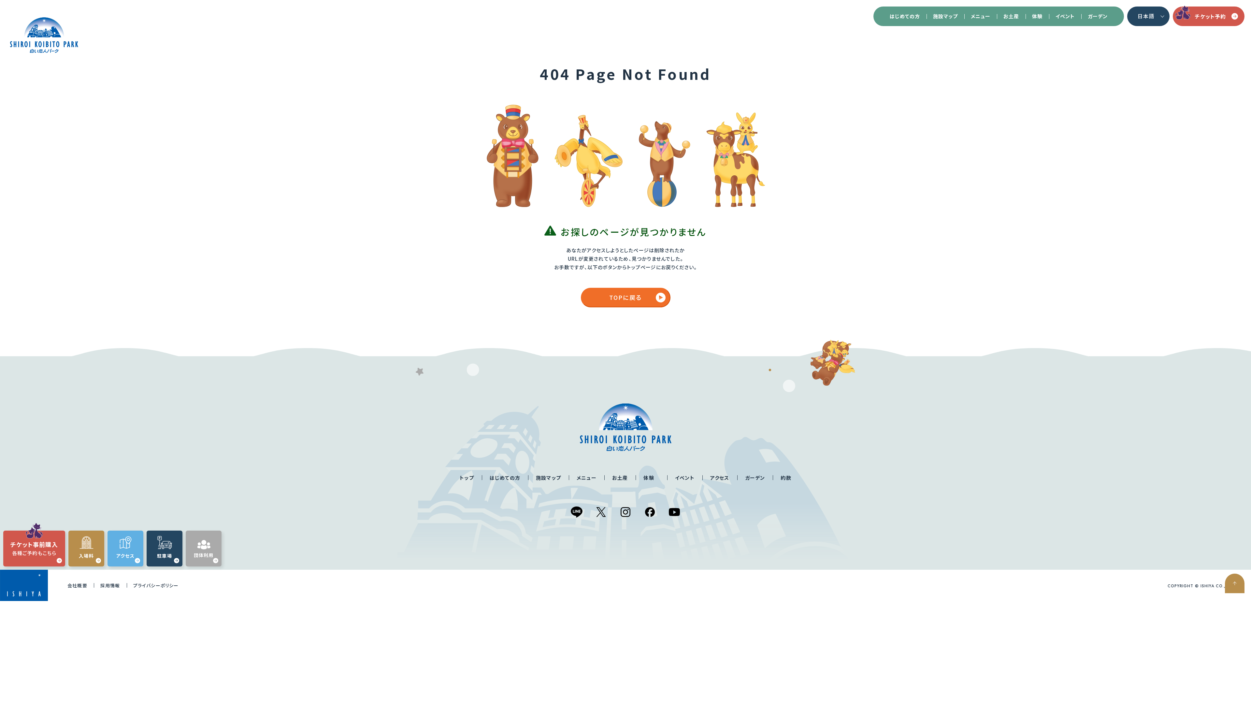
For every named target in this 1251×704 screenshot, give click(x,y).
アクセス (719, 477)
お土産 (1011, 16)
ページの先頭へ (1234, 583)
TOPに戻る (625, 297)
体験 (1037, 16)
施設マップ (945, 16)
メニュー (980, 16)
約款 (786, 477)
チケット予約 (1210, 16)
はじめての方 (905, 16)
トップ (467, 477)
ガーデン (1098, 16)
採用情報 (110, 585)
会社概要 (77, 585)
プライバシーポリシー (156, 585)
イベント (1065, 16)
